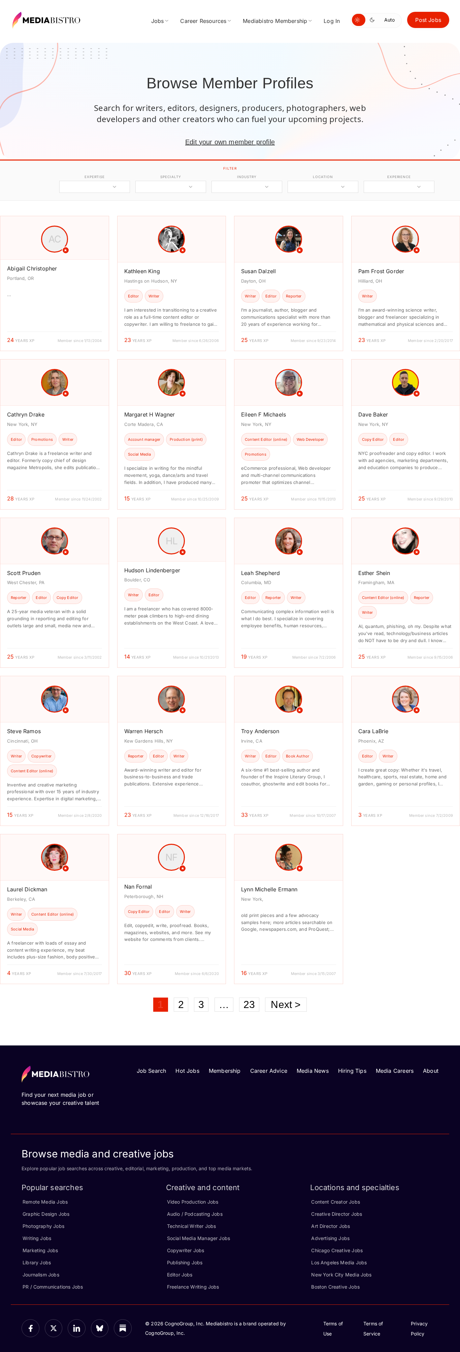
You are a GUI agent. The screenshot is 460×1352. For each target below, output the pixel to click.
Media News (313, 1070)
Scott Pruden (23, 573)
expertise (95, 177)
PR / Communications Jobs (53, 1287)
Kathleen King (142, 271)
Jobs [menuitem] (157, 21)
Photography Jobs (43, 1226)
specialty (170, 177)
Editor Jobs (180, 1274)
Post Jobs (428, 20)
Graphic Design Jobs (46, 1214)
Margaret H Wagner (149, 414)
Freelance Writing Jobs (193, 1287)
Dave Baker (373, 414)
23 (249, 1004)
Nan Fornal (138, 886)
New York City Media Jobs (341, 1274)
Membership (225, 1070)
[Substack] (123, 1328)
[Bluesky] (100, 1328)
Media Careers (395, 1070)
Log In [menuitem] (332, 21)
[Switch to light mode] (358, 20)
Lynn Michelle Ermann (269, 889)
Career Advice (268, 1070)
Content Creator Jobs (335, 1202)
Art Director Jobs (330, 1226)
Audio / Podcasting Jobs (195, 1214)
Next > (286, 1004)
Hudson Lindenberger (152, 570)
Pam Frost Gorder (381, 271)
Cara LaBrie (373, 731)
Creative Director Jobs (336, 1214)
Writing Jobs (37, 1238)
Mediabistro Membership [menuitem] (275, 21)
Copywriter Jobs (185, 1250)
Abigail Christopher (32, 268)
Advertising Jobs (330, 1238)
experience (399, 177)
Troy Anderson (260, 731)
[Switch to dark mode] (373, 20)
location (323, 177)
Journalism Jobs (41, 1274)
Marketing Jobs (40, 1250)
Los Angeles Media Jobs (339, 1262)
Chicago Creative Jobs (337, 1250)
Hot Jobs (187, 1070)
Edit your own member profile (230, 142)
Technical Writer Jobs (191, 1226)
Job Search (151, 1070)
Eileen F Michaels (263, 414)
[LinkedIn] (77, 1328)
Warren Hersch (143, 731)
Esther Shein (374, 573)
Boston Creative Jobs (335, 1287)
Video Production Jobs (193, 1202)
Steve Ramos (24, 731)
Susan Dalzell (258, 271)
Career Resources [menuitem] (203, 21)
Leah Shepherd (260, 573)
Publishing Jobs (185, 1262)
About (430, 1070)
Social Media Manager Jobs (198, 1238)
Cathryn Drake (25, 414)
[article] (54, 283)
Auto (389, 20)
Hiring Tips (352, 1070)
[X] (54, 1328)
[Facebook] (30, 1328)
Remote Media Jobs (45, 1202)
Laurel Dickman (27, 889)
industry (246, 177)
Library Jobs (37, 1262)
